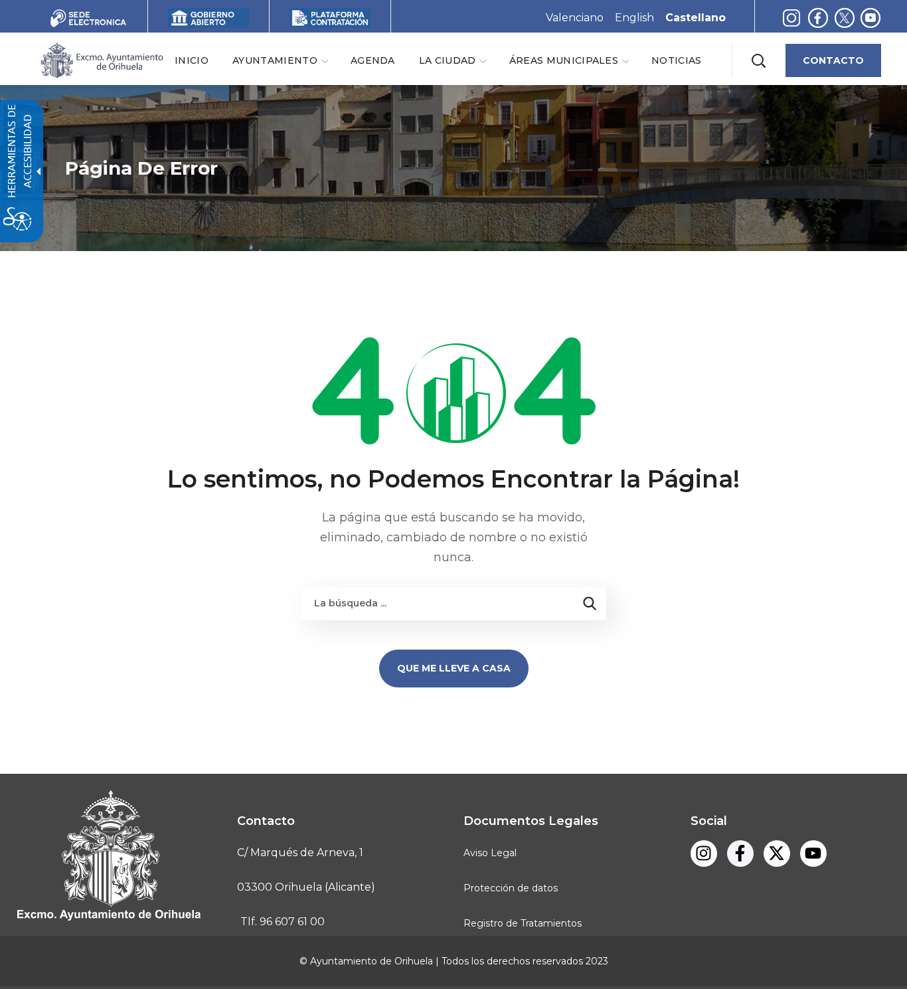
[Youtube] (813, 853)
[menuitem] (191, 60)
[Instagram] (791, 17)
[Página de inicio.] (101, 59)
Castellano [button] (695, 17)
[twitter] (848, 17)
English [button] (634, 17)
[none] (279, 60)
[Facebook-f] (818, 17)
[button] (758, 60)
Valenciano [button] (575, 17)
